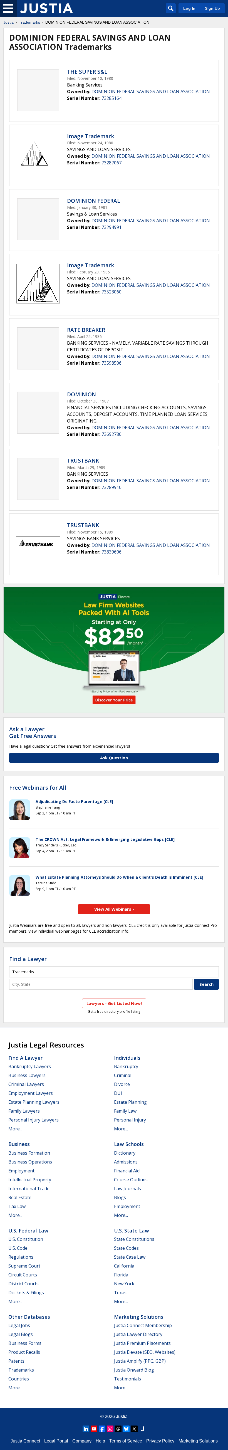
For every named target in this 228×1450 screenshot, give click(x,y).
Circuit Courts (22, 1275)
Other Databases (29, 1316)
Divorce (122, 1084)
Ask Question (114, 757)
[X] (134, 1429)
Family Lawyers (24, 1111)
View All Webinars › (114, 909)
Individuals (127, 1057)
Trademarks (29, 22)
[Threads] (118, 1429)
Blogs (120, 1197)
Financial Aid (127, 1171)
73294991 (111, 227)
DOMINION (81, 394)
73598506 (111, 363)
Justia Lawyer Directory (138, 1334)
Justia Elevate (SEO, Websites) (144, 1352)
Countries (18, 1379)
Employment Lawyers (30, 1093)
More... (15, 1129)
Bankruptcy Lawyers (29, 1066)
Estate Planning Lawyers (34, 1102)
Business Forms (24, 1343)
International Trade (28, 1188)
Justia (8, 22)
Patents (16, 1361)
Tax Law (17, 1206)
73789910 (111, 487)
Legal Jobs (19, 1325)
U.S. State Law (131, 1230)
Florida (121, 1275)
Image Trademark (90, 136)
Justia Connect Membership (143, 1325)
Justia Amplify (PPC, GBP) (140, 1361)
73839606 (111, 552)
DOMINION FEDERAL (93, 200)
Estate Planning (130, 1102)
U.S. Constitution (25, 1239)
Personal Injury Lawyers (33, 1120)
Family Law (125, 1111)
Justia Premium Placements (142, 1343)
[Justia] (46, 8)
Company (81, 1441)
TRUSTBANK (83, 460)
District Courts (23, 1284)
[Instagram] (110, 1429)
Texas (120, 1293)
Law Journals (127, 1188)
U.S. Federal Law (28, 1230)
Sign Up (212, 8)
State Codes (126, 1248)
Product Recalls (24, 1352)
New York (124, 1284)
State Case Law (129, 1257)
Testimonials (127, 1379)
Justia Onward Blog (134, 1370)
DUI (118, 1093)
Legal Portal (56, 1441)
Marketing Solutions (138, 1316)
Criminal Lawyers (26, 1084)
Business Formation (29, 1153)
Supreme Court (24, 1266)
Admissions (126, 1162)
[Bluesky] (126, 1429)
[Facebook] (102, 1429)
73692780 (111, 434)
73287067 (111, 163)
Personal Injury (130, 1120)
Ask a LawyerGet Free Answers (32, 732)
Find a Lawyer (28, 959)
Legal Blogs (20, 1334)
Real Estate (19, 1197)
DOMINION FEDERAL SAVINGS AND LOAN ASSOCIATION (150, 91)
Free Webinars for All (37, 787)
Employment (21, 1171)
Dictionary (124, 1153)
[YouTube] (94, 1429)
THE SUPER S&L (87, 71)
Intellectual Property (29, 1180)
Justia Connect (25, 1441)
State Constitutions (134, 1239)
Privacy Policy (160, 1441)
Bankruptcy (126, 1066)
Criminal (122, 1075)
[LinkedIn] (86, 1429)
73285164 (111, 98)
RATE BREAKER (86, 330)
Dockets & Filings (26, 1293)
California (124, 1266)
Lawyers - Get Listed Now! (114, 1003)
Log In (189, 8)
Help (100, 1441)
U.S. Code (18, 1248)
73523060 (111, 292)
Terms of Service (125, 1441)
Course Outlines (131, 1180)
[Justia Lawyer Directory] (142, 1429)
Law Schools (129, 1144)
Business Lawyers (27, 1075)
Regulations (20, 1257)
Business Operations (30, 1162)
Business (19, 1144)
